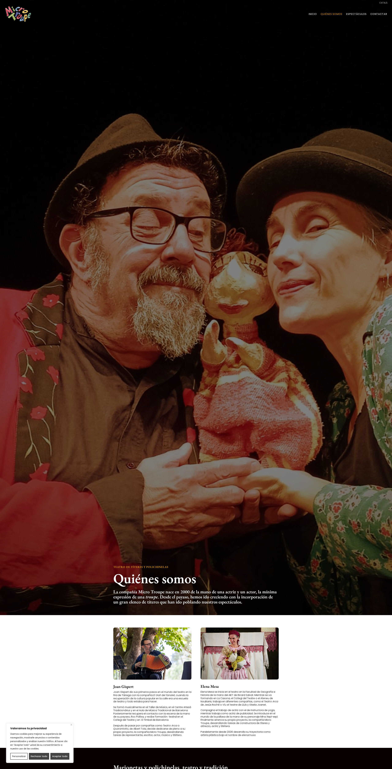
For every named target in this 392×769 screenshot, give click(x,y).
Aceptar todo (60, 756)
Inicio (313, 14)
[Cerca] (71, 724)
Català (383, 3)
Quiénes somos (331, 14)
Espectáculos (356, 14)
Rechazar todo (39, 756)
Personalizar (19, 756)
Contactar (378, 14)
